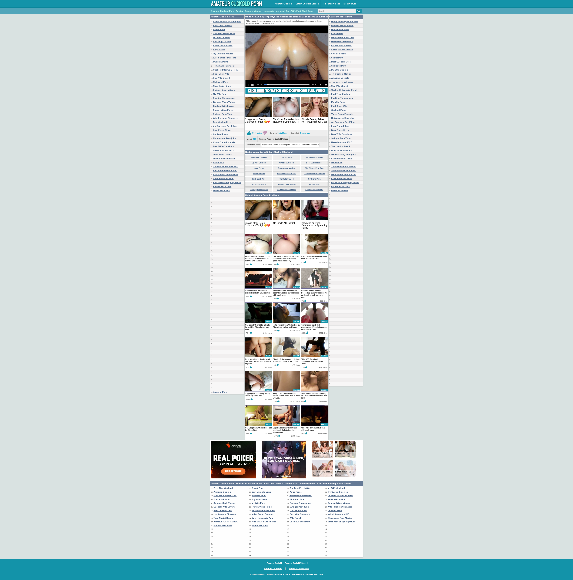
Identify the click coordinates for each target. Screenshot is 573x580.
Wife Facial (218, 162)
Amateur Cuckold (283, 4)
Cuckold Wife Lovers (223, 106)
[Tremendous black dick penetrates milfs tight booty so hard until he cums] (314, 323)
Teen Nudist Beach (222, 154)
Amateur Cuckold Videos (277, 139)
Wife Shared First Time (224, 58)
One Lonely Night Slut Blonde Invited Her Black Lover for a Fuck (257, 327)
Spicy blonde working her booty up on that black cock (314, 257)
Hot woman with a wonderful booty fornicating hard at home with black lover (286, 293)
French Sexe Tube (222, 186)
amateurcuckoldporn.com (261, 574)
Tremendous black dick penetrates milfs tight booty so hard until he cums (313, 327)
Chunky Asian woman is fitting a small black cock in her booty (286, 360)
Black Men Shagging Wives (227, 182)
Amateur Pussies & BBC (225, 170)
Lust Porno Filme (222, 130)
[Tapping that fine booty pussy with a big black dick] (258, 391)
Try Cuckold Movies (223, 53)
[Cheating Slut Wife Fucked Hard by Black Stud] (258, 426)
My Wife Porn (220, 94)
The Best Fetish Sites (224, 33)
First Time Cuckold (222, 25)
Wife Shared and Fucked (225, 174)
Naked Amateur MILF (223, 150)
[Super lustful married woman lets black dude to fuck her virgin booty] (286, 426)
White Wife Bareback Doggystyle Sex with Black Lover (312, 361)
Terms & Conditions (299, 568)
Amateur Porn (220, 392)
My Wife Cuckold (221, 37)
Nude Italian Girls (222, 86)
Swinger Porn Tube (222, 114)
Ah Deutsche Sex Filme (225, 126)
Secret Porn (219, 29)
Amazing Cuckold (222, 41)
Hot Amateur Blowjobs (224, 138)
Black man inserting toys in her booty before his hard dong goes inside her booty (286, 258)
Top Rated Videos (331, 4)
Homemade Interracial (224, 66)
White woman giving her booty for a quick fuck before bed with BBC (314, 396)
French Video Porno (223, 110)
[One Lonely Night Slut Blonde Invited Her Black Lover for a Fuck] (258, 323)
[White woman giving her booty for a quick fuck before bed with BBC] (314, 391)
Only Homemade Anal (224, 158)
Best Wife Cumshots (223, 146)
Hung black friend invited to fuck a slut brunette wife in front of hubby (286, 396)
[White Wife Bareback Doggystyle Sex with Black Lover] (314, 357)
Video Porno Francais (224, 142)
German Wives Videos (224, 102)
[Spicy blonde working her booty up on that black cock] (314, 254)
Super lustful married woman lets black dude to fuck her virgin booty (285, 430)
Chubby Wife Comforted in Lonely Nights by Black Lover (257, 292)
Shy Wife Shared (221, 78)
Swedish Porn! (220, 62)
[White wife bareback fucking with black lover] (314, 426)
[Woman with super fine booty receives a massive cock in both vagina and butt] (258, 254)
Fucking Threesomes (224, 98)
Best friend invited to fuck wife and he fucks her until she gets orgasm (258, 361)
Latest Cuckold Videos (307, 4)
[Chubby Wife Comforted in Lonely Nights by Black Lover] (258, 288)
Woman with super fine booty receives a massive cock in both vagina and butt (257, 258)
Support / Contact (273, 568)
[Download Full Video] (286, 93)
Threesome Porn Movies (225, 166)
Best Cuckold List (222, 122)
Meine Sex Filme (221, 190)
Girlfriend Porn (220, 82)
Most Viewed (350, 4)
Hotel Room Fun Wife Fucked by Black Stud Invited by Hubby (286, 326)
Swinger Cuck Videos (224, 90)
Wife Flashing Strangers (225, 118)
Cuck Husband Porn (223, 178)
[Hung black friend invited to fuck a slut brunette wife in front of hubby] (286, 391)
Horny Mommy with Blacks (344, 21)
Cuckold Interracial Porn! (225, 70)
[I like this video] (249, 133)
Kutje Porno (219, 49)
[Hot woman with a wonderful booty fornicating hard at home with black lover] (286, 288)
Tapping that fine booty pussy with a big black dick (257, 395)
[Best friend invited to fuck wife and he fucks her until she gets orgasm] (258, 357)
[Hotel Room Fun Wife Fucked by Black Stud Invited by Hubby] (286, 323)
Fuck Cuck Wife (221, 74)
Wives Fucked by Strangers (227, 21)
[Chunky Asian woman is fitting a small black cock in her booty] (286, 357)
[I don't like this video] (265, 133)
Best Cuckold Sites (222, 45)
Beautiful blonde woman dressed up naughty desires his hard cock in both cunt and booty (314, 294)
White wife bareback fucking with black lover (313, 429)
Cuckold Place (220, 134)
